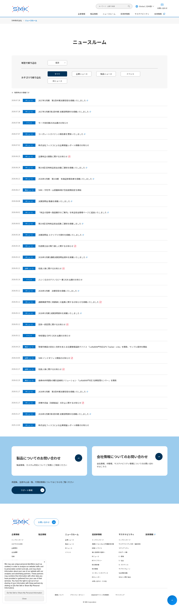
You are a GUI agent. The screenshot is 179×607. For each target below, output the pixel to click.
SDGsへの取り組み (125, 577)
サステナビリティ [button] (142, 14)
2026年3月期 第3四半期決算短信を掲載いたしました (62, 391)
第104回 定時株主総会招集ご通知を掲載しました (59, 223)
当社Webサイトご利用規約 (100, 595)
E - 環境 (121, 556)
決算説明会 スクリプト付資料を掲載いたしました (60, 234)
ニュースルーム (72, 534)
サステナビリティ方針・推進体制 (130, 544)
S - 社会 (121, 560)
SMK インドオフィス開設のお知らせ (54, 358)
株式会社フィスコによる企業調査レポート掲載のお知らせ (63, 145)
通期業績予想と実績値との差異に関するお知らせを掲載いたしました (68, 302)
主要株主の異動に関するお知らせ (53, 156)
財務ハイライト (97, 548)
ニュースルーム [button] (109, 14)
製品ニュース (69, 544)
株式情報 (95, 569)
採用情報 (158, 14)
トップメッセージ (17, 540)
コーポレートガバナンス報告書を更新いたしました (60, 134)
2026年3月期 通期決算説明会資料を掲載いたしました (61, 257)
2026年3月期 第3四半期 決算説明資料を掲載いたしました (63, 413)
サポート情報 (27, 490)
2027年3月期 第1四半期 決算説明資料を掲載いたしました (63, 111)
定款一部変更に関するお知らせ (52, 324)
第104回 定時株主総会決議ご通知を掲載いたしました (61, 167)
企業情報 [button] (81, 14)
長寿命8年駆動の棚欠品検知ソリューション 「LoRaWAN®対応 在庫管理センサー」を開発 (77, 380)
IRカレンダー (96, 577)
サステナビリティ (126, 534)
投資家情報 (97, 534)
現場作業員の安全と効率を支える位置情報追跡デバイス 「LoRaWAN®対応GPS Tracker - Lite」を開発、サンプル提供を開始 (92, 346)
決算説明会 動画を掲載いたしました (54, 201)
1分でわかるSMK (17, 544)
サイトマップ (120, 595)
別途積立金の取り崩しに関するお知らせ (55, 246)
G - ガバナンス (123, 565)
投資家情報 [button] (125, 14)
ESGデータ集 (123, 552)
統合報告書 (95, 565)
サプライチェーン (124, 569)
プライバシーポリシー (77, 595)
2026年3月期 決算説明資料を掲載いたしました (58, 313)
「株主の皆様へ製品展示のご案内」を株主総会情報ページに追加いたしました (72, 212)
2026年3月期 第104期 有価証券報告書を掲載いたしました (65, 178)
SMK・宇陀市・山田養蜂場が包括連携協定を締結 (59, 190)
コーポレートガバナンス (100, 573)
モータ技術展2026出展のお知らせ (53, 122)
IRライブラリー (97, 560)
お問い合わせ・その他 (99, 581)
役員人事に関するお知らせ (50, 268)
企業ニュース (69, 540)
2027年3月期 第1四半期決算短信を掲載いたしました (62, 100)
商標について (59, 595)
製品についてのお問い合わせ (38, 458)
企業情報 (15, 534)
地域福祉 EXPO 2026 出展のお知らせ (54, 335)
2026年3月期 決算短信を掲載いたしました (57, 290)
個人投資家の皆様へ (98, 552)
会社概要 (14, 552)
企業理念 (14, 548)
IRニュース (68, 548)
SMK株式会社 (17, 20)
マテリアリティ (124, 548)
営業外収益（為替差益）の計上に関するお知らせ (59, 402)
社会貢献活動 (123, 573)
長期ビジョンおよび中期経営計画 (103, 544)
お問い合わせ (44, 522)
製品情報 (94, 14)
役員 (13, 556)
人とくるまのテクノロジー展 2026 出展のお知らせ (60, 279)
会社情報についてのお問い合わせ (122, 456)
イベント (68, 552)
